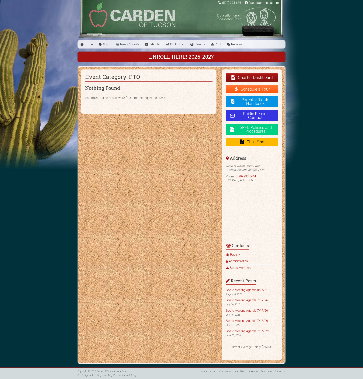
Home (89, 44)
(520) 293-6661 (232, 3)
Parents (200, 44)
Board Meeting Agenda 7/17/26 (247, 300)
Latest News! (240, 371)
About (106, 44)
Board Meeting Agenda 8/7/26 (246, 290)
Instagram (271, 3)
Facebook (255, 3)
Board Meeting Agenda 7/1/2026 (248, 331)
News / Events (129, 44)
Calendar (154, 44)
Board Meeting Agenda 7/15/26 (247, 321)
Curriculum (225, 371)
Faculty (235, 254)
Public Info (177, 44)
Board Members (240, 268)
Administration (238, 261)
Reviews (236, 44)
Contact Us (280, 371)
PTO (218, 44)
